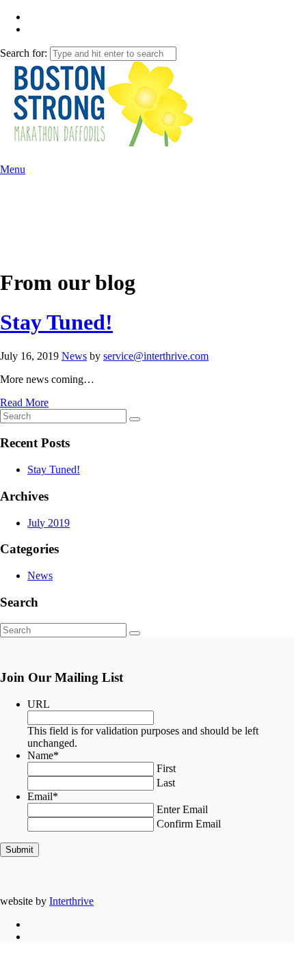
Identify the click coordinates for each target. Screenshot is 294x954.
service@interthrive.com (156, 356)
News (74, 356)
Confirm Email (189, 824)
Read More (24, 402)
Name (43, 755)
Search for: (23, 53)
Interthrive (71, 901)
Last (166, 783)
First (166, 768)
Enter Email (182, 809)
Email (42, 796)
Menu (12, 169)
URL (38, 704)
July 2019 (48, 523)
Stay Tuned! (56, 322)
